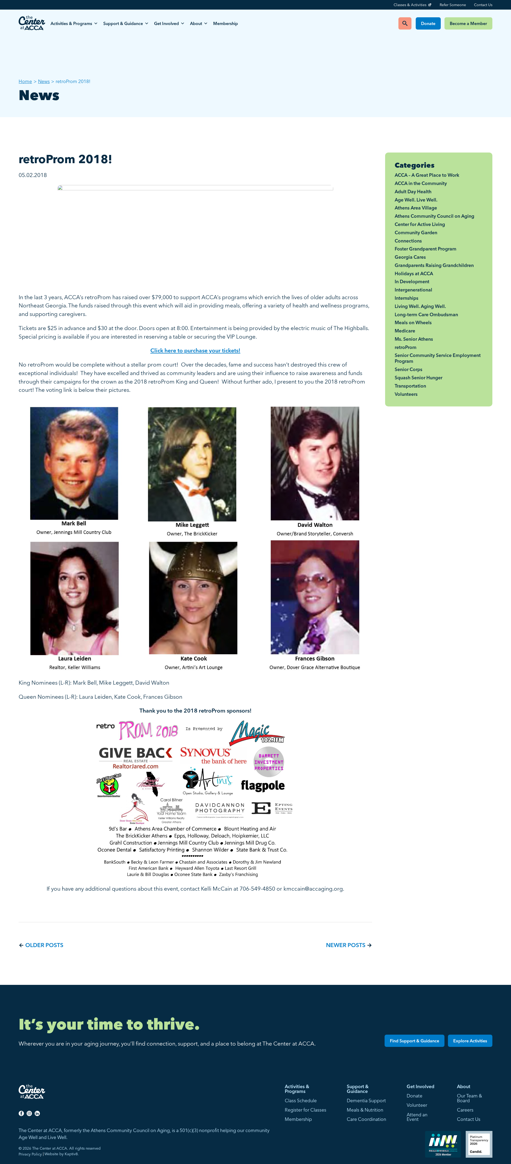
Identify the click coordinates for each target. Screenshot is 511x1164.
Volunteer (417, 1105)
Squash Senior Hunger (418, 377)
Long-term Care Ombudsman (426, 314)
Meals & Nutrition (365, 1110)
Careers (465, 1110)
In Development (412, 281)
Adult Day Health (413, 191)
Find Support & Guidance (414, 1040)
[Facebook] (21, 1112)
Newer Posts (345, 944)
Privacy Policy (30, 1154)
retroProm (406, 347)
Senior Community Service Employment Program (438, 358)
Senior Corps (408, 369)
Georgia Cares (410, 257)
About (196, 23)
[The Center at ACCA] (32, 23)
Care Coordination (366, 1119)
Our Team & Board (469, 1098)
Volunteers (406, 394)
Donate (428, 23)
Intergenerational (413, 290)
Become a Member (468, 23)
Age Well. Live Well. (416, 200)
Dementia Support (366, 1100)
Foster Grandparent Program (425, 249)
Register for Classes (305, 1110)
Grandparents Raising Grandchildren (434, 265)
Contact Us (483, 4)
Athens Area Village (416, 208)
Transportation (410, 386)
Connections (408, 241)
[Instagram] (29, 1112)
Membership (225, 23)
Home (25, 81)
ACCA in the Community (421, 183)
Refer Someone (453, 4)
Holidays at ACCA (414, 273)
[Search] (404, 23)
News (44, 81)
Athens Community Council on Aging (434, 216)
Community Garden (416, 232)
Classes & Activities (410, 4)
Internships (406, 298)
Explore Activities (470, 1040)
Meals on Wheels (413, 322)
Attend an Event (417, 1117)
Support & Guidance (123, 23)
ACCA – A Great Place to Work (427, 175)
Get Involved (166, 23)
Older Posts (44, 944)
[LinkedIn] (37, 1112)
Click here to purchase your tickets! (195, 350)
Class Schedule (301, 1100)
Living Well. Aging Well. (420, 306)
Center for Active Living (420, 224)
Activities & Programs (71, 23)
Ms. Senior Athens (414, 339)
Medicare (405, 331)
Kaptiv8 (71, 1153)
